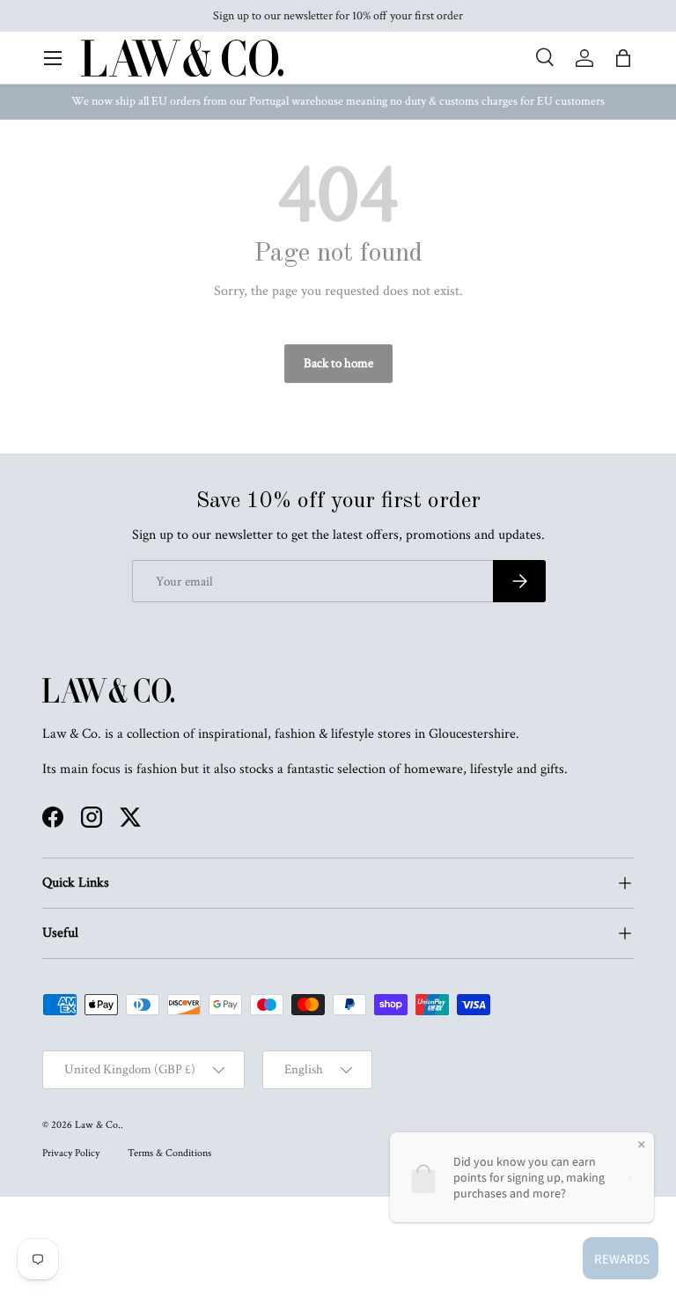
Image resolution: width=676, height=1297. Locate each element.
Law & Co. (98, 1124)
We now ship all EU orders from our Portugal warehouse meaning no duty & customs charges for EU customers (338, 101)
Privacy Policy (70, 1153)
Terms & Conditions (169, 1153)
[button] (623, 58)
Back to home (338, 363)
